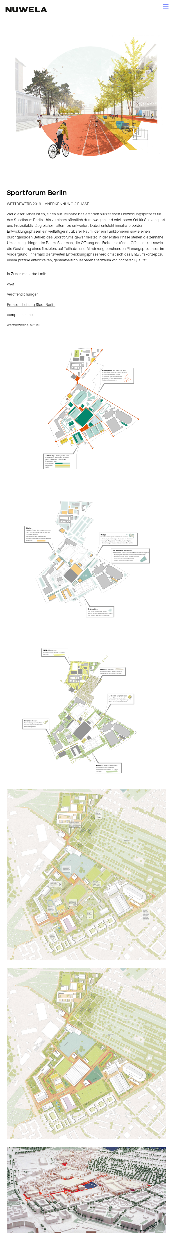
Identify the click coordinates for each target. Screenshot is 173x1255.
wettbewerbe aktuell (24, 325)
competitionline (20, 315)
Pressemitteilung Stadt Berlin (31, 305)
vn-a (10, 284)
